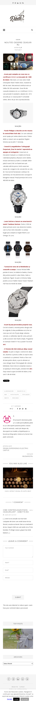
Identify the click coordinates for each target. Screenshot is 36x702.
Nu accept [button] (25, 699)
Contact (21, 687)
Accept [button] (16, 699)
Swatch (6, 398)
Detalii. (9, 699)
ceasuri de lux (21, 391)
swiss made (15, 398)
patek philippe (14, 394)
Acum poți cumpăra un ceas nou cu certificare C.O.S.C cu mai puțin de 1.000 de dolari (17, 77)
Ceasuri (18, 39)
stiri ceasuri (26, 394)
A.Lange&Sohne (9, 391)
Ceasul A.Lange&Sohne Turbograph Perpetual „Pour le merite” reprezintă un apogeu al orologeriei (17, 149)
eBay (5, 394)
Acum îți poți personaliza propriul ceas (18, 325)
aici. (4, 344)
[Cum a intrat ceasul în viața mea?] (18, 478)
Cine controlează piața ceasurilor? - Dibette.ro (16, 511)
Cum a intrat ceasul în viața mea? (18, 491)
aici (31, 369)
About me (15, 687)
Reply (31, 510)
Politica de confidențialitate (18, 689)
